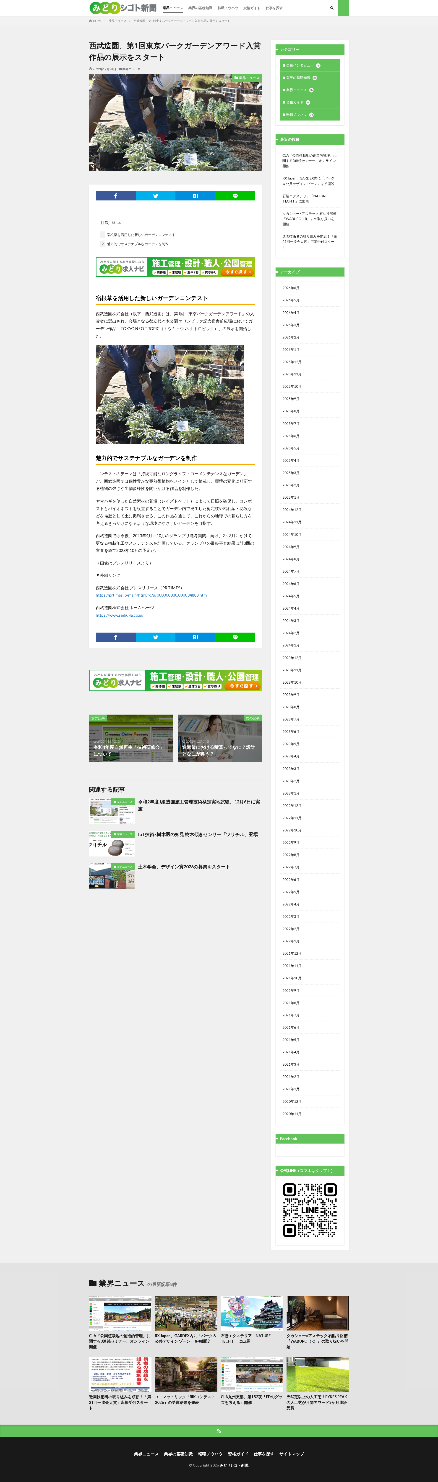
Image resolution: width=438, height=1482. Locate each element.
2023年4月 (291, 756)
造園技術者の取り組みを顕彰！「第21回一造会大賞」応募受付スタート (309, 241)
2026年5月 (291, 300)
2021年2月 (291, 1076)
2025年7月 (291, 423)
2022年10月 (292, 830)
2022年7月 (291, 867)
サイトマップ (291, 1453)
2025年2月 (291, 485)
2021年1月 (291, 1089)
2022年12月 (292, 805)
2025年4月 (291, 460)
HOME (97, 21)
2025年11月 (292, 374)
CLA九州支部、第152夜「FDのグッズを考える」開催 (251, 1400)
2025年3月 (291, 473)
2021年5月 (291, 1040)
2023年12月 (292, 658)
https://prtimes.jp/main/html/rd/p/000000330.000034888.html (152, 595)
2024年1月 (291, 645)
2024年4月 (291, 608)
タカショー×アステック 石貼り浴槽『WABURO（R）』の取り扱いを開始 (309, 218)
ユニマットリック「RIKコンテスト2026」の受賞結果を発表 (185, 1400)
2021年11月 (292, 966)
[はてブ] (195, 195)
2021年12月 (292, 953)
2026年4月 (291, 312)
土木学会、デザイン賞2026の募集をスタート (184, 866)
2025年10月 (292, 386)
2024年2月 (291, 633)
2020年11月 (292, 1114)
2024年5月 (291, 596)
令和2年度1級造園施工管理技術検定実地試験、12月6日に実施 (199, 805)
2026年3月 (291, 325)
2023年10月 (292, 682)
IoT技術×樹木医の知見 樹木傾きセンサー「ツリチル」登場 (198, 834)
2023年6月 (291, 731)
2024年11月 (292, 522)
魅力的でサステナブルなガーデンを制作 (135, 244)
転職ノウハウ (228, 8)
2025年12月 (292, 362)
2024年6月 (291, 584)
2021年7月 (291, 1015)
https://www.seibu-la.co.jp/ (120, 615)
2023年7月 (291, 719)
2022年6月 (291, 879)
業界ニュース (173, 8)
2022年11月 (292, 818)
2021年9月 (291, 990)
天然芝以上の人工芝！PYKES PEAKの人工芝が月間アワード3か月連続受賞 (317, 1402)
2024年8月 (291, 559)
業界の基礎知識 (200, 8)
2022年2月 (291, 929)
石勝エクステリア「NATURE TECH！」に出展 (304, 198)
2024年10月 (292, 534)
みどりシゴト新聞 (234, 1465)
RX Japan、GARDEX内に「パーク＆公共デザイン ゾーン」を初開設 (308, 180)
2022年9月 (291, 842)
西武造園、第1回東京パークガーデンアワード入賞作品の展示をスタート (181, 21)
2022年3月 (291, 916)
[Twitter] (156, 195)
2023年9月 (291, 694)
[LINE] (235, 195)
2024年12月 (292, 510)
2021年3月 (291, 1064)
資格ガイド (252, 8)
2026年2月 (291, 337)
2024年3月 (291, 620)
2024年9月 (291, 547)
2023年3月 (291, 769)
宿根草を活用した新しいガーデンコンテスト (138, 235)
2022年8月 (291, 855)
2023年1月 (291, 793)
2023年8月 (291, 707)
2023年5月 (291, 744)
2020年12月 (292, 1101)
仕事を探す (274, 8)
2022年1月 (291, 941)
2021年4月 (291, 1052)
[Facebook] (116, 195)
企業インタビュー (302, 65)
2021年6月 (291, 1027)
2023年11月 (292, 670)
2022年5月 (291, 892)
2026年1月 (291, 349)
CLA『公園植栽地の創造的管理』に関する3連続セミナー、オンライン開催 (309, 160)
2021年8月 (291, 1003)
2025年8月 (291, 411)
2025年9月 (291, 399)
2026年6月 (291, 288)
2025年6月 (291, 436)
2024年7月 (291, 571)
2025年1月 (291, 497)
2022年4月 (291, 904)
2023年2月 (291, 781)
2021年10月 (292, 978)
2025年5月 (291, 448)
